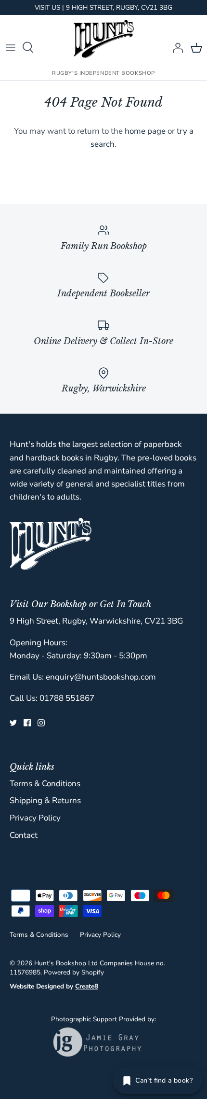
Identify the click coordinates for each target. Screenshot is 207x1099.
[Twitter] (13, 722)
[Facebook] (27, 722)
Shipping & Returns (45, 800)
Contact (24, 835)
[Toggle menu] (10, 47)
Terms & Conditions (45, 783)
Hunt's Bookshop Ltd (66, 963)
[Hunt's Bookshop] (104, 39)
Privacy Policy (35, 817)
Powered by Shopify (74, 972)
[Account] (175, 47)
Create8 (86, 986)
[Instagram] (41, 722)
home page (145, 131)
